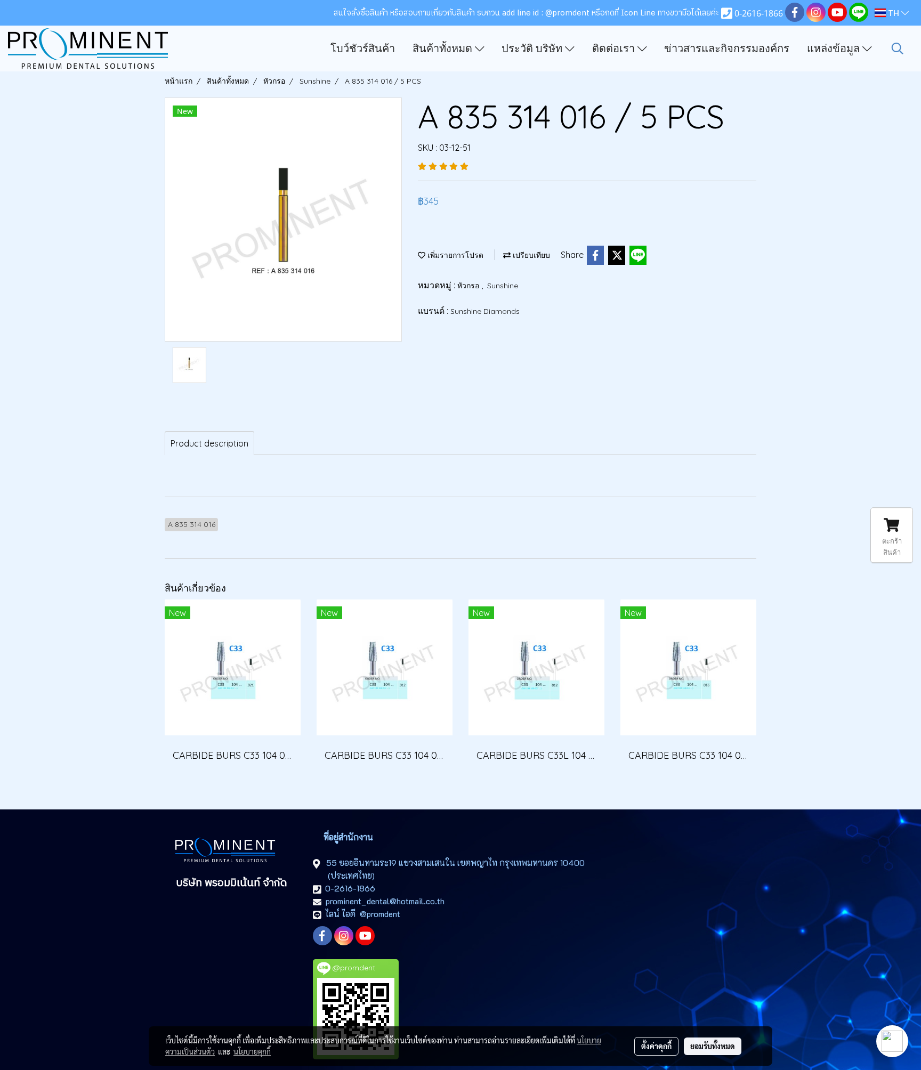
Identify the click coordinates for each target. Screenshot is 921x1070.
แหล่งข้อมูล (834, 48)
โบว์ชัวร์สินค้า (362, 48)
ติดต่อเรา (614, 48)
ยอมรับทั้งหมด (712, 1046)
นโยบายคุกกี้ (252, 1051)
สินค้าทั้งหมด (444, 48)
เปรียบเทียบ (530, 255)
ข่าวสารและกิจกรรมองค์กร (726, 48)
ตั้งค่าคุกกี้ (656, 1046)
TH (893, 12)
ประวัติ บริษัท (533, 48)
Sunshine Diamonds (485, 311)
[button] (897, 48)
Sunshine (502, 285)
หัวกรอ (469, 285)
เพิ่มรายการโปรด (454, 255)
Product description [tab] (209, 443)
